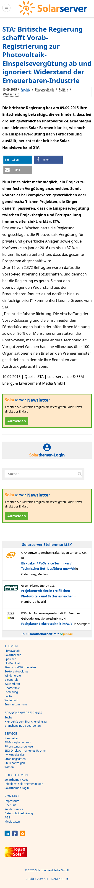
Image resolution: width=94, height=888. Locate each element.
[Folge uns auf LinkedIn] (7, 835)
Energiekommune (16, 704)
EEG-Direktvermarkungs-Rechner (26, 751)
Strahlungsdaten (15, 759)
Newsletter (11, 738)
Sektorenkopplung (16, 671)
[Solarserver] (52, 8)
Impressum (12, 801)
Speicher (10, 659)
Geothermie (12, 688)
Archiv (25, 89)
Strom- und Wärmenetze (20, 667)
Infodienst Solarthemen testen (24, 784)
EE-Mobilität (12, 663)
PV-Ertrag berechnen (18, 742)
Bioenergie (11, 680)
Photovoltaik (44, 89)
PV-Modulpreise (15, 755)
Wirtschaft (11, 94)
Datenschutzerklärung (19, 813)
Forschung (11, 692)
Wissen (9, 767)
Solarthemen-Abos (16, 780)
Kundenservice (14, 809)
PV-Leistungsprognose (19, 746)
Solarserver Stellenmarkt (45, 544)
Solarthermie (13, 655)
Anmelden (16, 421)
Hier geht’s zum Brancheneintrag (26, 721)
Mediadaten (12, 821)
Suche (8, 717)
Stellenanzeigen (15, 763)
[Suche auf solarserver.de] (79, 473)
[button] (17, 160)
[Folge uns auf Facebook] (15, 835)
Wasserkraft (12, 684)
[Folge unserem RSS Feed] (22, 835)
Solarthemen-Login (17, 788)
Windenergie (13, 675)
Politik (63, 89)
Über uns (10, 805)
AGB (7, 817)
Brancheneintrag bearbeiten (23, 726)
